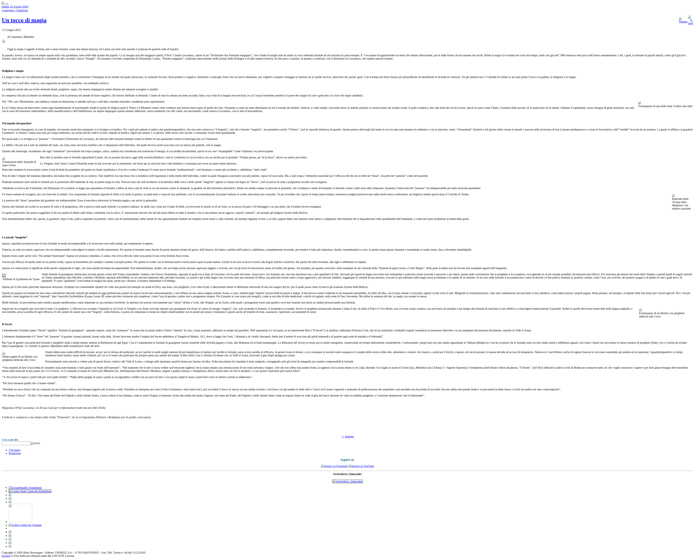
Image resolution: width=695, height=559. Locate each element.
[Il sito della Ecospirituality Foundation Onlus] (25, 487)
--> (14, 5)
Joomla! (5, 555)
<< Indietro (347, 436)
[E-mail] (690, 23)
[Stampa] (683, 21)
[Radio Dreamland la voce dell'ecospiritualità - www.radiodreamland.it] (30, 491)
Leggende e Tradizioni (15, 10)
